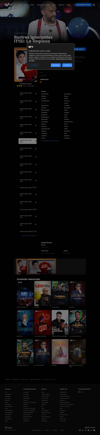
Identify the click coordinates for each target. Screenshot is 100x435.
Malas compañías (45, 110)
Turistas (66, 117)
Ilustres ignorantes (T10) (26, 165)
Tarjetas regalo (63, 418)
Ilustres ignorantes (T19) (26, 93)
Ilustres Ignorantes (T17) (26, 109)
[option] (21, 267)
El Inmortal (25, 400)
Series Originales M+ (9, 410)
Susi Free (54, 365)
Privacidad (55, 430)
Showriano (19, 336)
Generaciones (44, 119)
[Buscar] (73, 4)
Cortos (6, 402)
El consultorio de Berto (40, 336)
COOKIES (62, 430)
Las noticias (44, 135)
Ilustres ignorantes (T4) (27, 209)
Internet (66, 98)
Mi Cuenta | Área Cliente (65, 396)
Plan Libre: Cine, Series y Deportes (66, 404)
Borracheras (67, 131)
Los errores (66, 100)
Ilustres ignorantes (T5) (26, 202)
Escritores (43, 124)
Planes (61, 408)
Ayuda (81, 391)
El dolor (66, 128)
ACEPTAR (67, 65)
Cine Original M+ (8, 394)
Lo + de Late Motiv (39, 365)
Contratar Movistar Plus (64, 402)
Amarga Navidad (26, 398)
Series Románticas (8, 412)
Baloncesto (44, 404)
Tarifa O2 (62, 416)
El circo (66, 124)
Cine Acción (7, 400)
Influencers (66, 135)
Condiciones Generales (64, 398)
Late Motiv (72, 307)
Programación (44, 420)
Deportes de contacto (46, 412)
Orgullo (6, 420)
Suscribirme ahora (83, 5)
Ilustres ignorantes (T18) (26, 101)
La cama (66, 103)
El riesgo (66, 96)
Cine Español (7, 396)
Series (20, 5)
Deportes (61, 5)
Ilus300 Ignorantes (45, 128)
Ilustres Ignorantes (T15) (26, 125)
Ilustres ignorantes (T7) (27, 187)
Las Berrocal (25, 406)
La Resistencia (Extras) (23, 365)
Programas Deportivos (27, 416)
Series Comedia (8, 414)
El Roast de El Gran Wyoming (59, 336)
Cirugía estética (45, 105)
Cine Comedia (8, 398)
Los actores (66, 138)
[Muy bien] (24, 86)
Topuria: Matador (45, 410)
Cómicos (43, 138)
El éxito (65, 110)
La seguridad (44, 112)
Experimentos (67, 107)
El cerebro (43, 98)
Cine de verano (8, 404)
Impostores (43, 131)
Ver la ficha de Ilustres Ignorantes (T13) (50, 140)
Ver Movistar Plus (63, 392)
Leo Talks (36, 307)
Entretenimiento (8, 418)
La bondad (66, 112)
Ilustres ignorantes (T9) (26, 172)
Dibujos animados (26, 414)
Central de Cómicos (22, 307)
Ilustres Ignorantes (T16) (26, 117)
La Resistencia (55, 307)
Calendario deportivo (43, 5)
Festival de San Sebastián (28, 412)
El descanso (44, 126)
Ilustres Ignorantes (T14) (26, 133)
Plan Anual (62, 412)
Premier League (45, 398)
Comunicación (63, 420)
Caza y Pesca (25, 418)
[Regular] (21, 86)
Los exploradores (45, 100)
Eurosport (44, 414)
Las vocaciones (67, 93)
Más (68, 5)
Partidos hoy (44, 418)
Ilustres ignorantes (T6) (26, 194)
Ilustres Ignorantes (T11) (26, 157)
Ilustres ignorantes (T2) (26, 224)
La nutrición (67, 105)
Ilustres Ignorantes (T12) (26, 149)
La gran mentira (45, 93)
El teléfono (43, 96)
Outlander (25, 404)
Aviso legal (47, 430)
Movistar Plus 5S (26, 420)
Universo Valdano (45, 402)
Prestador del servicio (36, 430)
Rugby (43, 408)
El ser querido (26, 392)
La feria (66, 114)
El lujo (65, 133)
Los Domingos (26, 396)
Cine (26, 5)
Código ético (62, 400)
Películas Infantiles (8, 406)
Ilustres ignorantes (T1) (27, 231)
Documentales (8, 416)
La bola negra (26, 394)
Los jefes (66, 126)
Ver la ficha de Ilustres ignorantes (29, 235)
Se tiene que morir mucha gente (29, 402)
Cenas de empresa (68, 121)
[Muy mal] (17, 86)
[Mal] (19, 86)
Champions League (45, 394)
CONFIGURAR (34, 65)
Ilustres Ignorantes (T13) (26, 141)
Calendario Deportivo (46, 416)
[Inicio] (8, 4)
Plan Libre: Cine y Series (64, 406)
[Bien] (23, 86)
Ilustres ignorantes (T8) (26, 180)
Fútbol (32, 5)
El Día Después (44, 400)
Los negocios (44, 133)
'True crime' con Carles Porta (29, 410)
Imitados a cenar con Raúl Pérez (76, 366)
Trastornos (66, 119)
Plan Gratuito (62, 410)
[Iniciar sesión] (94, 5)
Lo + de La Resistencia (75, 336)
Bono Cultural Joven (64, 414)
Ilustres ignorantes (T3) (26, 216)
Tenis (54, 5)
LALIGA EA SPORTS (45, 396)
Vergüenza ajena (45, 117)
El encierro (43, 107)
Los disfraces (44, 114)
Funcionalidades (63, 394)
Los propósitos (44, 121)
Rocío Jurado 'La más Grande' (29, 408)
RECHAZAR (56, 65)
